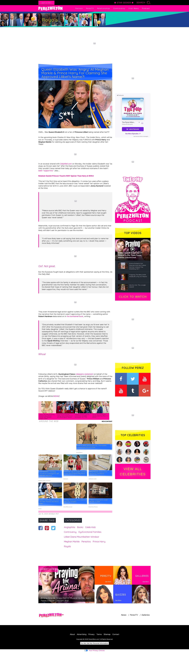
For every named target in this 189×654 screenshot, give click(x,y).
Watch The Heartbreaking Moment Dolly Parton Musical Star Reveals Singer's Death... (47, 416)
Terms (99, 634)
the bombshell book (75, 316)
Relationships (103, 8)
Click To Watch (133, 296)
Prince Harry (99, 541)
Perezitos (86, 541)
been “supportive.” (46, 171)
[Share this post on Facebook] (40, 528)
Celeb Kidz (90, 527)
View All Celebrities (133, 471)
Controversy (119, 8)
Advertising (81, 634)
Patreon (79, 8)
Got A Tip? (46, 3)
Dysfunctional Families (89, 532)
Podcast (146, 8)
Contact (115, 634)
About (72, 634)
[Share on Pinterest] (47, 528)
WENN (56, 396)
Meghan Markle (72, 541)
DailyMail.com (66, 164)
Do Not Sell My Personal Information (94, 643)
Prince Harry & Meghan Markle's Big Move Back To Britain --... (100, 416)
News (123, 615)
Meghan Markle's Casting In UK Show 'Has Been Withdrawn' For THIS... (82, 416)
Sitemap (107, 634)
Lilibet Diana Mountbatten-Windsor (81, 536)
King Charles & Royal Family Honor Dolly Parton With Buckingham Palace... (65, 416)
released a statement (84, 374)
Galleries (146, 615)
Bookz (80, 527)
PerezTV (90, 8)
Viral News (133, 8)
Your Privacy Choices (97, 650)
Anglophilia (69, 527)
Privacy (91, 634)
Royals (67, 546)
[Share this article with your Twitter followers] (53, 528)
